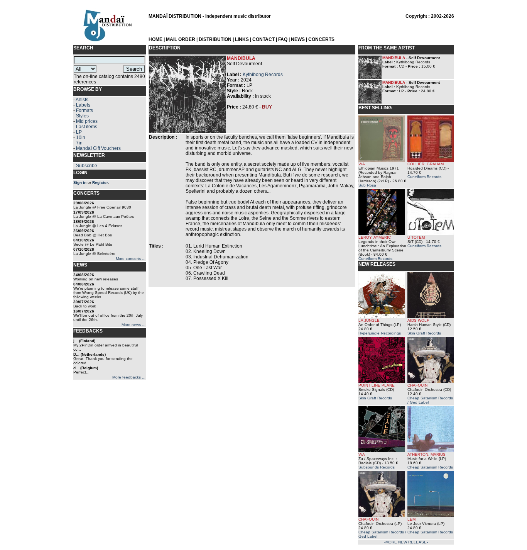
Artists (82, 99)
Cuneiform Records (424, 177)
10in (80, 137)
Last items (86, 126)
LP (79, 132)
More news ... (133, 325)
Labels (83, 105)
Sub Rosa (367, 185)
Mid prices (87, 121)
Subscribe (86, 165)
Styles (82, 116)
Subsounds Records (376, 467)
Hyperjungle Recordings (379, 333)
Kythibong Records (263, 74)
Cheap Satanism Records (430, 467)
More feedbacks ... (128, 377)
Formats (84, 110)
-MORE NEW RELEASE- (406, 542)
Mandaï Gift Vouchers (98, 148)
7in (79, 143)
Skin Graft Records (424, 333)
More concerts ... (130, 258)
